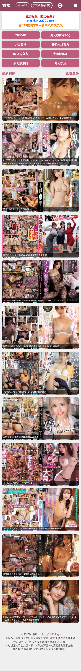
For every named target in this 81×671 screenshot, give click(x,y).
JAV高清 (20, 44)
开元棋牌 (60, 63)
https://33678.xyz (50, 634)
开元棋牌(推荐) (41, 5)
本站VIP (22, 5)
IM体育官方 (20, 54)
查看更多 (72, 73)
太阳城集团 (60, 54)
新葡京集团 (21, 63)
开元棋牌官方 (60, 44)
